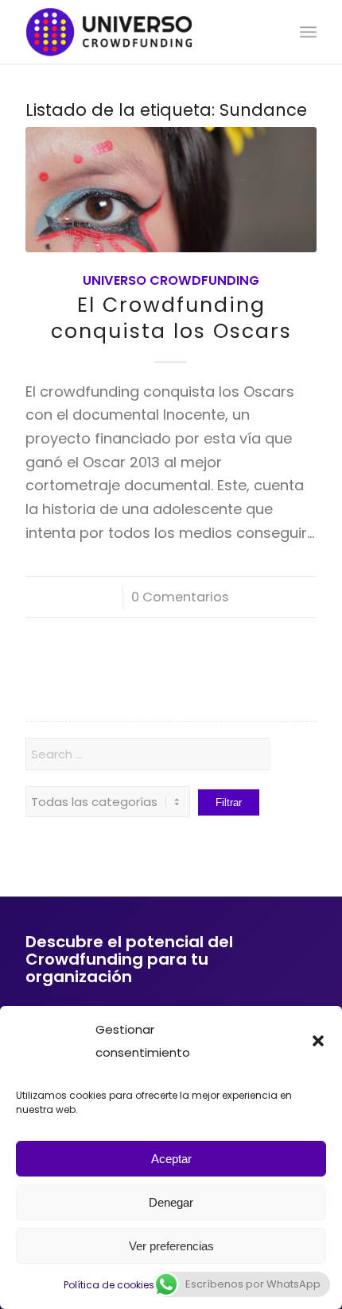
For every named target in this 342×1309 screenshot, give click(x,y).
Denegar (171, 1202)
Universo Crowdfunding (171, 280)
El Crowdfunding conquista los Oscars (171, 318)
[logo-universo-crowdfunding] (141, 31)
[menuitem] (308, 32)
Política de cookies (109, 1285)
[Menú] (308, 32)
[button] (318, 1041)
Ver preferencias (171, 1246)
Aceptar (171, 1158)
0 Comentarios (179, 597)
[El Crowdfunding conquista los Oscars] (171, 189)
